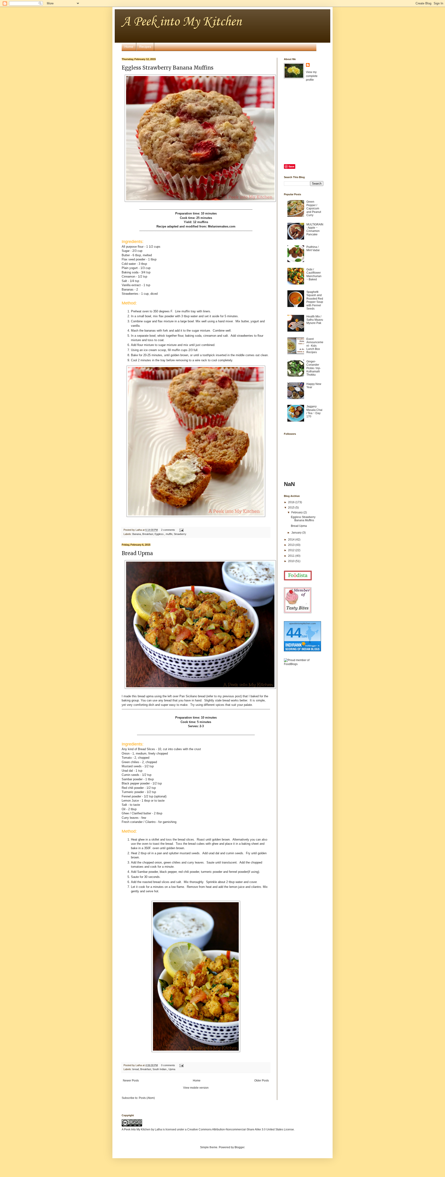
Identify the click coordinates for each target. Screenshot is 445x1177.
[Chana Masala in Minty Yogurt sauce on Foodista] (298, 576)
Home (128, 46)
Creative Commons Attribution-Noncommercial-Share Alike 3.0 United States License (240, 1129)
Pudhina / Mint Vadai (313, 248)
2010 (291, 561)
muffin (169, 534)
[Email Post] (181, 529)
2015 (291, 507)
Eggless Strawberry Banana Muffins (167, 67)
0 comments (168, 1065)
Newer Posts (131, 1080)
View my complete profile (312, 76)
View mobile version (196, 1087)
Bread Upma (137, 553)
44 (294, 632)
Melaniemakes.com (221, 226)
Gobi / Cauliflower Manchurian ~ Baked (313, 274)
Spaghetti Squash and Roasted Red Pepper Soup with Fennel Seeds (314, 300)
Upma (171, 1069)
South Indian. (160, 1069)
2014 (291, 539)
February (297, 512)
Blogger (239, 1147)
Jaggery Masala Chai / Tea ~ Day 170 (314, 411)
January (296, 532)
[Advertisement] (302, 742)
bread (135, 1069)
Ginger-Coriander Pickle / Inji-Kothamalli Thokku (313, 368)
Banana (136, 534)
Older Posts (261, 1080)
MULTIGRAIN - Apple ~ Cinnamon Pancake (314, 229)
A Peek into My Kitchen (182, 21)
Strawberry (180, 534)
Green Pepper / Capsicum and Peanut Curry (313, 208)
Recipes (145, 46)
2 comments (168, 529)
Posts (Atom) (147, 1098)
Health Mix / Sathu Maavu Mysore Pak (314, 320)
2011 (291, 555)
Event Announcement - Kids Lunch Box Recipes (314, 345)
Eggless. (159, 534)
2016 (291, 502)
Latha (158, 1129)
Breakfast (147, 534)
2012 (291, 550)
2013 (291, 545)
